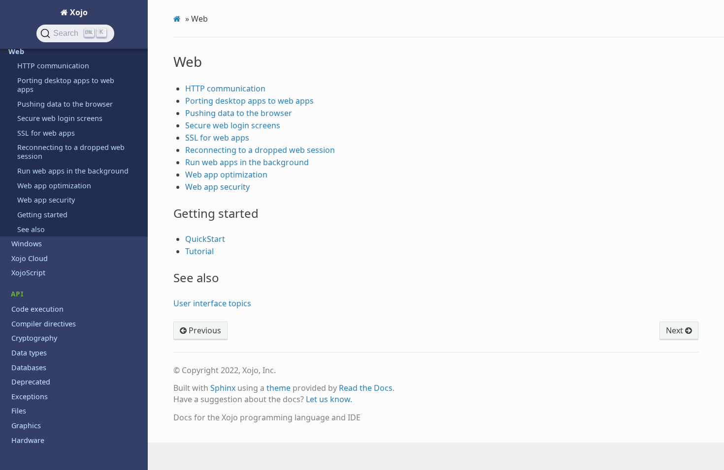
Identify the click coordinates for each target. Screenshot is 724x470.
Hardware (27, 440)
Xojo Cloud (29, 258)
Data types (29, 352)
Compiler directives (43, 323)
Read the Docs (366, 387)
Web (16, 51)
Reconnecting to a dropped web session (71, 152)
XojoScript (28, 272)
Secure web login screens (59, 118)
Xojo (78, 12)
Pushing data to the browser (65, 104)
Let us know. (329, 399)
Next (675, 330)
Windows (26, 243)
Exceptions (29, 396)
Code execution (37, 309)
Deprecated (30, 381)
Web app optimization (54, 185)
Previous (204, 330)
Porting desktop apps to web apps (65, 85)
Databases (28, 367)
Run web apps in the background (73, 171)
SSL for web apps (46, 133)
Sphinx (222, 387)
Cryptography (34, 338)
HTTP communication (53, 65)
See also (31, 229)
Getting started (42, 214)
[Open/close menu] (5, 51)
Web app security (46, 200)
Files (18, 410)
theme (278, 387)
